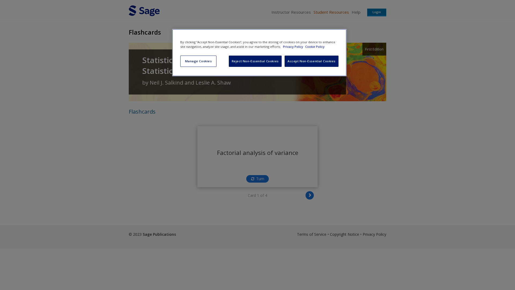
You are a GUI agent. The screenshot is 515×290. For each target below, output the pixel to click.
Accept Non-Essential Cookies (312, 61)
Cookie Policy (315, 47)
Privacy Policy (293, 47)
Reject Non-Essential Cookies (255, 61)
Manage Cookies (198, 61)
